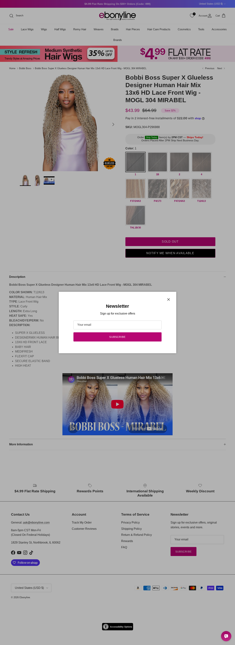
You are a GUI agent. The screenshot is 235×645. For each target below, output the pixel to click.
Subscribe (117, 336)
